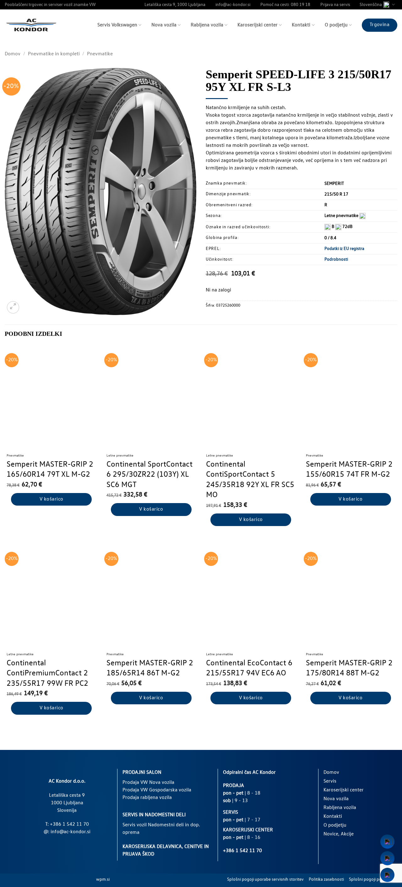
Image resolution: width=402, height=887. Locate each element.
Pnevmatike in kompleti (54, 54)
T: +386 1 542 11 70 (67, 824)
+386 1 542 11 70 (242, 850)
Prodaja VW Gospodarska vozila (156, 790)
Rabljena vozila (207, 25)
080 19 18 (300, 5)
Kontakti (301, 25)
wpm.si (103, 879)
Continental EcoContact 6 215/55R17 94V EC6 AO (249, 668)
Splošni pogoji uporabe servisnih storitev (265, 879)
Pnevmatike (100, 54)
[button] (13, 307)
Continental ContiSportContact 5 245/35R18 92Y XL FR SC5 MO (250, 480)
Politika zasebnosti (326, 879)
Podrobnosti (336, 259)
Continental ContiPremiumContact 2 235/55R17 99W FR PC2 (47, 673)
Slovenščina (371, 5)
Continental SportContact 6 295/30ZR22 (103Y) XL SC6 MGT (149, 475)
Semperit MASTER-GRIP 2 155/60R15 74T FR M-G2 (349, 470)
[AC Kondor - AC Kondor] (31, 25)
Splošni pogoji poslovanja (373, 879)
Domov (12, 54)
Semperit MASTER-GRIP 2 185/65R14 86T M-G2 (149, 668)
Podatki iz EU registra (344, 249)
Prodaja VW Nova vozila (148, 782)
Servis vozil (134, 825)
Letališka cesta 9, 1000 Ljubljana (174, 5)
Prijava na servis (335, 5)
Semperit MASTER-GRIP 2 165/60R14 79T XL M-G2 (50, 470)
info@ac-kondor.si (232, 5)
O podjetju (336, 25)
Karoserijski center (257, 25)
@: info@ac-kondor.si (67, 831)
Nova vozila (164, 25)
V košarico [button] (51, 499)
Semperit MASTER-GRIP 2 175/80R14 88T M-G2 (349, 668)
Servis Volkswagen (117, 25)
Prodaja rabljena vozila (147, 797)
